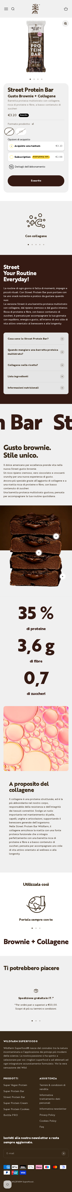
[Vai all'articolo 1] (30, 79)
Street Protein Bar (14, 1097)
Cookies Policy (47, 1121)
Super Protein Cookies (16, 1109)
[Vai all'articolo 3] (37, 79)
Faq (41, 1127)
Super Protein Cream (15, 1103)
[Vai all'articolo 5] (43, 244)
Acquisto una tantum (27, 146)
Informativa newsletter (52, 1109)
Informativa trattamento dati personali (49, 1099)
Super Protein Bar (13, 1091)
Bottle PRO (10, 1115)
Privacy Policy (47, 1115)
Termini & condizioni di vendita (52, 1087)
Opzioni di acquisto (19, 139)
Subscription (32, 157)
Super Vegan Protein (15, 1085)
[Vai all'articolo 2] (34, 79)
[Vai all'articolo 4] (41, 79)
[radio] (11, 146)
